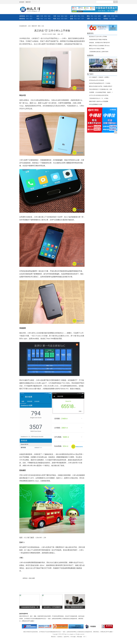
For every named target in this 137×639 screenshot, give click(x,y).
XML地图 (73, 636)
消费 (88, 18)
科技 (38, 18)
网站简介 (53, 636)
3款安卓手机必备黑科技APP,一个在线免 (99, 83)
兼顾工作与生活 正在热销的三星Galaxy (99, 45)
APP (82, 18)
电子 (79, 18)
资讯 (39, 26)
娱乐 (38, 16)
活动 (82, 16)
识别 (62, 18)
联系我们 (60, 636)
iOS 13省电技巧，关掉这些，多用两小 (99, 77)
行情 (112, 16)
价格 (116, 16)
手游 (75, 18)
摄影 (99, 16)
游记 (95, 16)
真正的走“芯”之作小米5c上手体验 (98, 36)
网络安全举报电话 (44, 626)
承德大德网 (32, 578)
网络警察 (91, 626)
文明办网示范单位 (60, 626)
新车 (31, 18)
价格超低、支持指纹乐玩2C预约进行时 (99, 42)
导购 (27, 18)
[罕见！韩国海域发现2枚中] (74, 605)
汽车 (54, 16)
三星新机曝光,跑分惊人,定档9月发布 (98, 51)
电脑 (58, 16)
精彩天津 (28, 2)
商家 (95, 18)
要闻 (27, 16)
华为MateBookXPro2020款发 (96, 80)
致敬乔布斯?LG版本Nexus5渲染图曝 (98, 101)
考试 (41, 18)
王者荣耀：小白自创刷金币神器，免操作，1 (101, 92)
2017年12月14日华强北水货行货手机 (98, 95)
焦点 (31, 16)
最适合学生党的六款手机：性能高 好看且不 (100, 86)
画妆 (99, 18)
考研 (49, 18)
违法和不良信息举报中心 (29, 626)
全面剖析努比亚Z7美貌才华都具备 (98, 39)
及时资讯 (22, 16)
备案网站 (107, 626)
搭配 (45, 16)
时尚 (54, 18)
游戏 (71, 18)
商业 (92, 16)
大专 (45, 18)
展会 (79, 16)
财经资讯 (22, 18)
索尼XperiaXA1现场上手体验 (96, 48)
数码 (65, 18)
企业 (71, 16)
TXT (84, 636)
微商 (105, 16)
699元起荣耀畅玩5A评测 (95, 104)
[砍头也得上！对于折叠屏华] (52, 605)
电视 (62, 16)
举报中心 (76, 626)
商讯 (88, 16)
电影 (49, 16)
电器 (65, 16)
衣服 (92, 18)
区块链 (106, 18)
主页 (29, 26)
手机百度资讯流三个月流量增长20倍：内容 (100, 89)
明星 (41, 16)
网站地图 (79, 636)
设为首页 (21, 2)
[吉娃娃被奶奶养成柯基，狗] (29, 605)
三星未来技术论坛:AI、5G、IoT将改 (98, 98)
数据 (58, 18)
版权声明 (66, 636)
